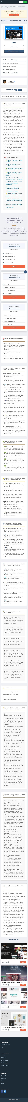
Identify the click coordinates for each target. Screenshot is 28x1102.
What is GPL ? (4, 1075)
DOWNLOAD (5, 962)
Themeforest (10, 6)
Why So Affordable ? (14, 51)
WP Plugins (3, 1055)
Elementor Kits (4, 1060)
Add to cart (14, 46)
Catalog (2, 1067)
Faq (2, 1047)
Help (2, 1080)
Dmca (2, 1083)
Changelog (3, 1078)
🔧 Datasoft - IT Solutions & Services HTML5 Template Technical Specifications (14, 183)
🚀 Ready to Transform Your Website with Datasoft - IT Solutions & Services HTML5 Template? (14, 206)
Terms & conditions (5, 1044)
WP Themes (3, 1057)
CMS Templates (4, 1062)
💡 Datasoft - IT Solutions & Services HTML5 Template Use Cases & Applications (14, 174)
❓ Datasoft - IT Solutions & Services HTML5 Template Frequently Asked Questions (14, 200)
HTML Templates (4, 6)
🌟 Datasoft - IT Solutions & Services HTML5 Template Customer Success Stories (14, 195)
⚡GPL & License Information (12, 191)
